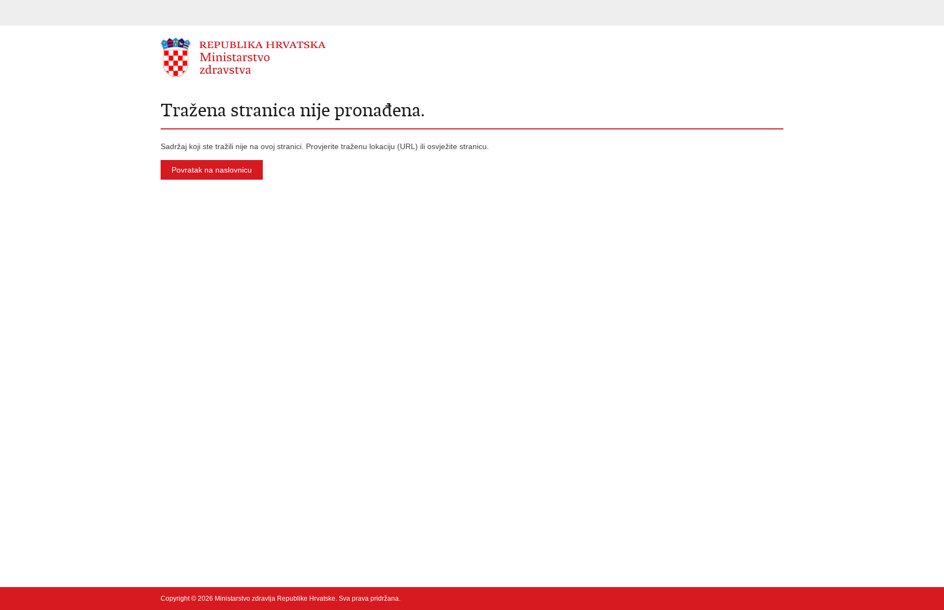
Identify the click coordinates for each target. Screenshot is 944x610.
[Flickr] (726, 598)
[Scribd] (743, 598)
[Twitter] (691, 598)
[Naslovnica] (316, 57)
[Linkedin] (778, 598)
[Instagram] (761, 598)
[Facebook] (673, 598)
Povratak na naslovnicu (212, 169)
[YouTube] (708, 598)
